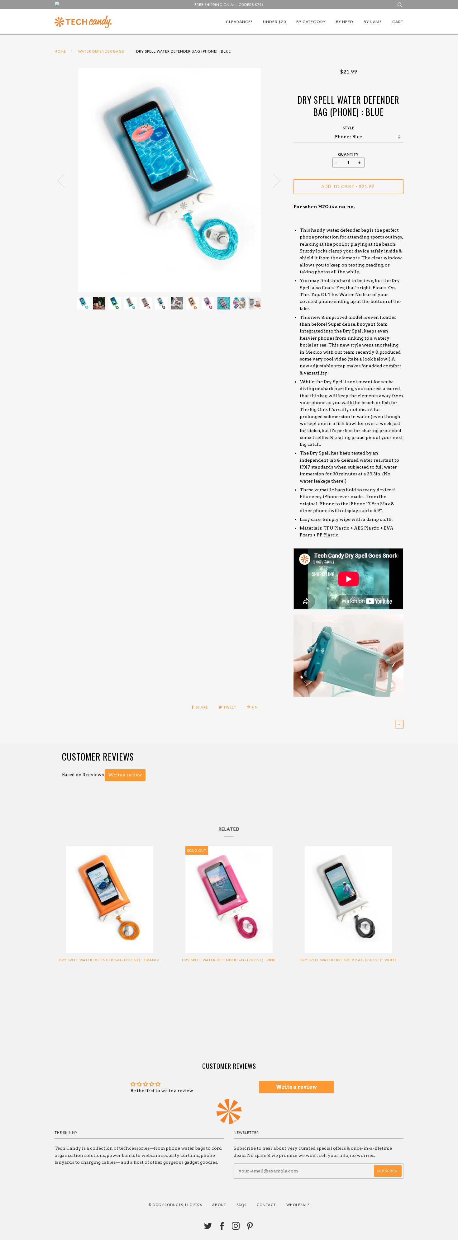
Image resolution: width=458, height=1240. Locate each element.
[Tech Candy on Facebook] (222, 1228)
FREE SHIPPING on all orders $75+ (229, 4)
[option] (169, 180)
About (219, 1205)
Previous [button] (65, 180)
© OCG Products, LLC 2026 (175, 1205)
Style (348, 128)
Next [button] (272, 180)
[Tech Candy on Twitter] (208, 1228)
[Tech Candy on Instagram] (236, 1228)
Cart (397, 21)
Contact (266, 1205)
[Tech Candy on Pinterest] (250, 1228)
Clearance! (239, 21)
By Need (344, 21)
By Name (373, 21)
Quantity (348, 154)
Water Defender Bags (101, 51)
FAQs (241, 1205)
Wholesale (298, 1205)
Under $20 (274, 21)
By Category (311, 21)
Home (60, 51)
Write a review (125, 774)
